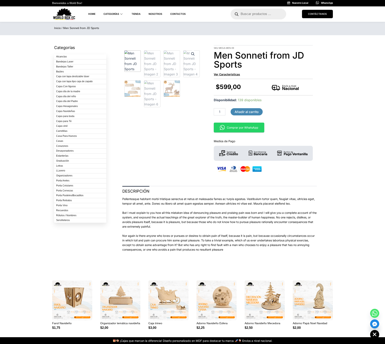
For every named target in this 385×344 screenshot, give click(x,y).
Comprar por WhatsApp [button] (242, 127)
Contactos (178, 13)
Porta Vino (62, 205)
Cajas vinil (62, 126)
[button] (193, 54)
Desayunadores (65, 150)
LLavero (60, 170)
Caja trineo (155, 323)
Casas (59, 141)
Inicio (57, 28)
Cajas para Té (64, 121)
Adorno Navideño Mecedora (262, 323)
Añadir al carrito (247, 112)
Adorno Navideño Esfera (212, 323)
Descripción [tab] (135, 191)
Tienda (136, 13)
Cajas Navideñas (65, 111)
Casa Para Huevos (66, 136)
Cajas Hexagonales (67, 106)
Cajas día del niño (66, 96)
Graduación (62, 160)
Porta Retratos (64, 200)
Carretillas (61, 131)
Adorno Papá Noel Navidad (310, 323)
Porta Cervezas (64, 190)
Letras (59, 165)
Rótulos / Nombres (66, 215)
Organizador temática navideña (120, 323)
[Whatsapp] (374, 313)
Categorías (111, 13)
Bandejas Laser (64, 61)
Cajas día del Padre (67, 101)
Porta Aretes (62, 180)
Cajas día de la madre (68, 91)
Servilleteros (63, 220)
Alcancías (61, 56)
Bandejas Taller (64, 66)
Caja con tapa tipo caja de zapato (74, 81)
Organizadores (64, 175)
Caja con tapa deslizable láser (72, 76)
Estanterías (62, 155)
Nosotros (155, 13)
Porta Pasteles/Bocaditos (69, 195)
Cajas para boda (65, 116)
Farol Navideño (62, 323)
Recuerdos (62, 210)
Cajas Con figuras (66, 86)
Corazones (62, 146)
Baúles (60, 71)
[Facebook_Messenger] (374, 323)
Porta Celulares (64, 185)
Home (91, 13)
